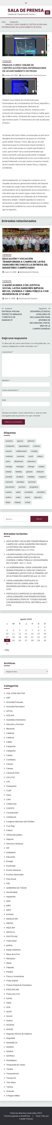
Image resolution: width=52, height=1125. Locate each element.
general (29, 472)
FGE (8, 883)
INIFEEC (10, 923)
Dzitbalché (11, 852)
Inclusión (10, 914)
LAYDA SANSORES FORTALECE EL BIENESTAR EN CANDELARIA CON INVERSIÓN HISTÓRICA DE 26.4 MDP (23, 583)
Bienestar (10, 728)
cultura (40, 456)
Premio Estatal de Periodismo (19, 985)
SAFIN (9, 998)
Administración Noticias (29, 272)
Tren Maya (11, 1082)
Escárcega (10, 866)
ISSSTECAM (11, 936)
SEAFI (9, 1011)
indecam (40, 472)
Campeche (6, 61)
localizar (19, 477)
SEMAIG (10, 1047)
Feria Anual (11, 879)
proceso (22, 487)
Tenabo (9, 1069)
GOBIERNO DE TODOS (16, 888)
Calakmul (10, 733)
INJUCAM (10, 927)
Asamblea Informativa (15, 720)
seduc (18, 497)
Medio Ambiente (13, 949)
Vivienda (10, 1091)
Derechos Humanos (14, 843)
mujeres (42, 477)
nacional (9, 482)
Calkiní (9, 742)
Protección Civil (13, 994)
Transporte (11, 1078)
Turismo (9, 1087)
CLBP (8, 790)
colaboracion (21, 451)
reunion (9, 492)
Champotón (11, 786)
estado (41, 466)
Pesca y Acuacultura (15, 976)
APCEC (9, 711)
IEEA (8, 901)
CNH (8, 799)
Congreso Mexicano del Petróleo (20, 821)
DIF (7, 848)
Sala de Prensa (26, 10)
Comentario (7, 352)
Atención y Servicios (15, 724)
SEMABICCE (12, 1042)
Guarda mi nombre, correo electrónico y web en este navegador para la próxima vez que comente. (24, 414)
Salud (8, 1002)
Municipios (10, 958)
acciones (9, 441)
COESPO (10, 808)
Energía (9, 861)
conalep (34, 451)
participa (20, 482)
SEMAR (9, 1051)
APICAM (10, 715)
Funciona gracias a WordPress (17, 1116)
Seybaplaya (11, 1060)
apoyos (20, 441)
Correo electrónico (10, 390)
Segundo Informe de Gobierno (19, 1033)
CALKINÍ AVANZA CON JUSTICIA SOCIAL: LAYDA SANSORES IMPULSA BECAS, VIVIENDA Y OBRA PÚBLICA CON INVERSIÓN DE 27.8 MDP (25, 289)
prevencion (10, 487)
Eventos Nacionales (15, 874)
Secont (9, 1016)
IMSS (8, 910)
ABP (8, 697)
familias (19, 472)
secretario (41, 492)
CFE (8, 782)
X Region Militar (13, 1095)
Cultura (9, 830)
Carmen (36, 446)
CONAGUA (11, 817)
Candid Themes (26, 1119)
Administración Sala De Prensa (33, 75)
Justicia (9, 945)
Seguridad (10, 1038)
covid (31, 456)
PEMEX (9, 972)
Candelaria (10, 759)
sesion (27, 497)
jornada (9, 477)
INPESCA (10, 932)
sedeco (8, 497)
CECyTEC (10, 777)
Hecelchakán (12, 892)
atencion (31, 441)
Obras (8, 963)
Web (4, 400)
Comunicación (12, 812)
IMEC (8, 905)
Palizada (10, 967)
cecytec (9, 451)
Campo (9, 755)
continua (9, 456)
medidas (31, 477)
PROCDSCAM (12, 989)
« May (6, 650)
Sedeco (9, 1020)
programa (34, 487)
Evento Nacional (13, 870)
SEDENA (10, 1025)
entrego (31, 466)
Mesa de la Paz (13, 954)
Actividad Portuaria (14, 702)
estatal (8, 472)
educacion (31, 461)
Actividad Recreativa (15, 706)
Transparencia (12, 1073)
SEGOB (9, 1029)
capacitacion (24, 446)
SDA (8, 1007)
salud (18, 492)
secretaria (29, 492)
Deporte (10, 839)
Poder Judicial (12, 980)
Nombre (6, 380)
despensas (18, 461)
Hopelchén (11, 896)
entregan (20, 466)
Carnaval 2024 (12, 773)
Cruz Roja (10, 826)
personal (31, 482)
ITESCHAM (11, 941)
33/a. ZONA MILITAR (15, 693)
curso (8, 461)
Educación (10, 857)
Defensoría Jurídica (14, 835)
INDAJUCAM (12, 918)
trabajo (18, 502)
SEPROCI (10, 1056)
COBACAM (11, 804)
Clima (8, 795)
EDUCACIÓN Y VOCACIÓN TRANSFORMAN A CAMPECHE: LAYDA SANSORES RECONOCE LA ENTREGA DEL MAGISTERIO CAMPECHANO (25, 263)
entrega (9, 466)
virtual (27, 502)
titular (8, 502)
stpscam (37, 497)
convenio (20, 456)
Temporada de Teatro (15, 1064)
